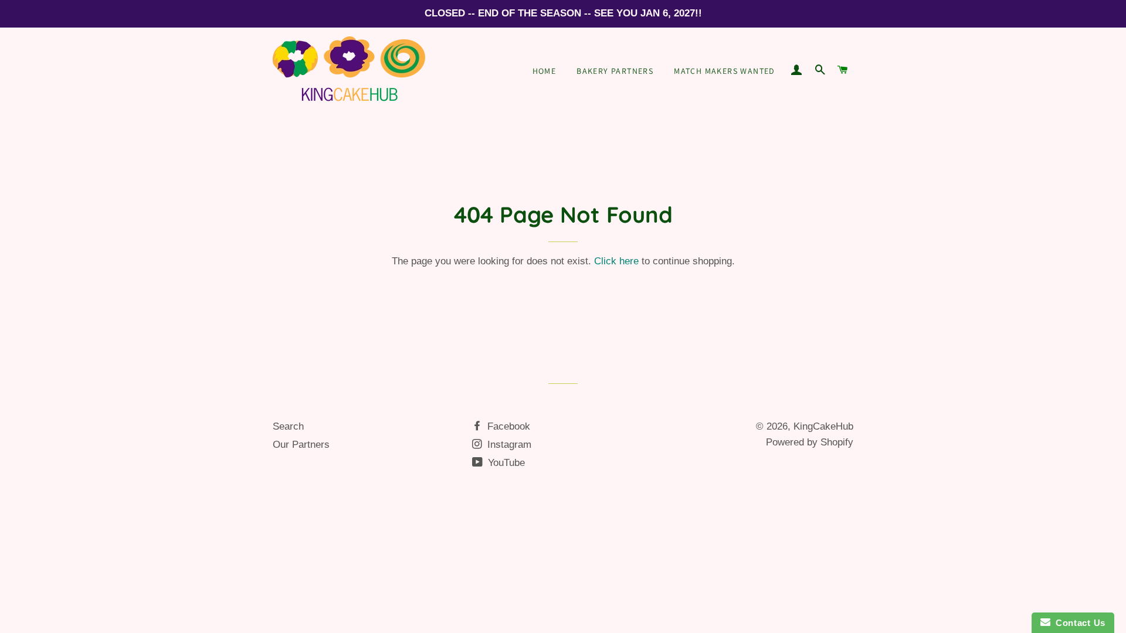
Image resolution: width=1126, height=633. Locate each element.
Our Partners (301, 444)
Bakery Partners (614, 71)
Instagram (507, 444)
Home (545, 71)
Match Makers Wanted (724, 71)
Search (288, 426)
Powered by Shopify (809, 442)
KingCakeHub (823, 426)
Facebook (507, 426)
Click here (616, 261)
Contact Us (1077, 623)
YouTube (505, 462)
